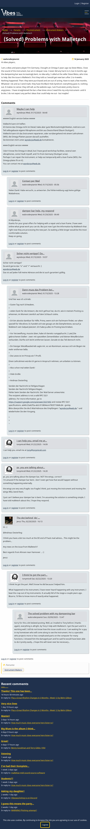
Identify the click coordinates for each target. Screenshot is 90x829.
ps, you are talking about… (31, 467)
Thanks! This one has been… (16, 691)
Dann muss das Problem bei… (38, 289)
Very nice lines (9, 703)
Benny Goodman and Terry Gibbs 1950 (28, 748)
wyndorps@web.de (33, 140)
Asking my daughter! (12, 791)
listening (6, 753)
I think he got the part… (34, 574)
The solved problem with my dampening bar (51, 613)
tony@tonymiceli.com (36, 450)
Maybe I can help (26, 109)
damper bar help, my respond (38, 210)
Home (5, 30)
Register (85, 3)
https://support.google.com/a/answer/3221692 (30, 402)
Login (77, 3)
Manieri (5, 716)
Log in (5, 171)
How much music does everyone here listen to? (32, 723)
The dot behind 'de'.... (28, 517)
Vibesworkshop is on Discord (24, 798)
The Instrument (33, 30)
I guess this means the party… (17, 803)
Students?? (7, 778)
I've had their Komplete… (15, 766)
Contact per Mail (31, 180)
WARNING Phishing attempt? (24, 810)
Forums (17, 30)
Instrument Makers (55, 30)
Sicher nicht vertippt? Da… (30, 253)
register (14, 171)
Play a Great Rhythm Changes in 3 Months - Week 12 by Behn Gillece (41, 698)
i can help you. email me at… (32, 440)
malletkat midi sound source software (28, 773)
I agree (45, 824)
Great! (4, 741)
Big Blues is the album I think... (18, 728)
